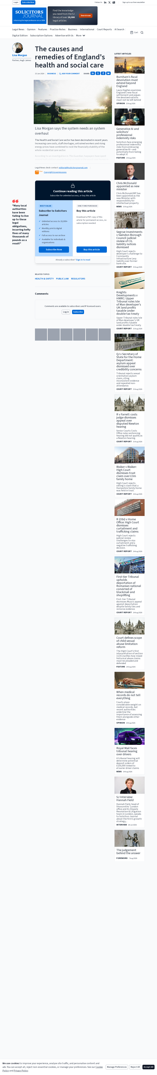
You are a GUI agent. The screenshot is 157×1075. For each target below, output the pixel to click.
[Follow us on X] (109, 2)
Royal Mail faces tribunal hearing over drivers (126, 751)
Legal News (18, 29)
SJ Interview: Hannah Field (125, 798)
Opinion (31, 29)
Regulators (78, 278)
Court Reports (104, 29)
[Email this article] (108, 73)
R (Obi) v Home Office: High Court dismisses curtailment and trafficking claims (127, 525)
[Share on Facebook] (103, 73)
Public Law (62, 278)
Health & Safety (44, 278)
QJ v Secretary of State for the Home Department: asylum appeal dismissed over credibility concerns (129, 362)
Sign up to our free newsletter (134, 2)
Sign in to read (83, 259)
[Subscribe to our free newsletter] (114, 2)
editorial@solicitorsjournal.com (73, 167)
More (78, 35)
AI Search (119, 29)
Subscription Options (41, 35)
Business (72, 29)
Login (16, 2)
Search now (86, 15)
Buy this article (92, 249)
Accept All (148, 1067)
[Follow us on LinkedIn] (105, 2)
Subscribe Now (28, 2)
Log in (66, 311)
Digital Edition (20, 35)
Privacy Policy (21, 1070)
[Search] (142, 32)
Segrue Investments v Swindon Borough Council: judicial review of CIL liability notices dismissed (129, 239)
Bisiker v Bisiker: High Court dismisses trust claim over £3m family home (126, 473)
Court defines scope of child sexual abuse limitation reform (129, 642)
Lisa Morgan (19, 55)
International (87, 29)
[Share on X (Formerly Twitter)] (98, 73)
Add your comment (71, 74)
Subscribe (78, 311)
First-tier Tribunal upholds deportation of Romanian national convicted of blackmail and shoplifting (128, 586)
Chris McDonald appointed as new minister (127, 186)
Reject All (135, 1067)
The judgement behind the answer (128, 851)
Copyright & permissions (55, 172)
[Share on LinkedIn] (92, 73)
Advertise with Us (64, 35)
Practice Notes (57, 29)
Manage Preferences (117, 1067)
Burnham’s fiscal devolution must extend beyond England (127, 81)
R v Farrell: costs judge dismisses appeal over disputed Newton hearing (127, 420)
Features (42, 29)
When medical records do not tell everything (128, 695)
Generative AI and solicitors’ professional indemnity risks (127, 133)
